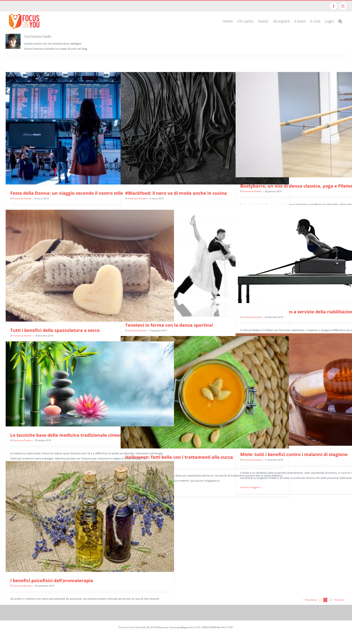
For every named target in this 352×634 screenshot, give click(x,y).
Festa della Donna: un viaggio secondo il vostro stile (66, 193)
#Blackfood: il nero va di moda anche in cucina (176, 193)
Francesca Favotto (22, 198)
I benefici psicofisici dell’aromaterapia (51, 580)
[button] (340, 21)
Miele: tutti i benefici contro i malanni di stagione (294, 454)
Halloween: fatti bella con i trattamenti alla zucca (179, 457)
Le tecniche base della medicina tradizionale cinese (66, 435)
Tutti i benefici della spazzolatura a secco (55, 330)
